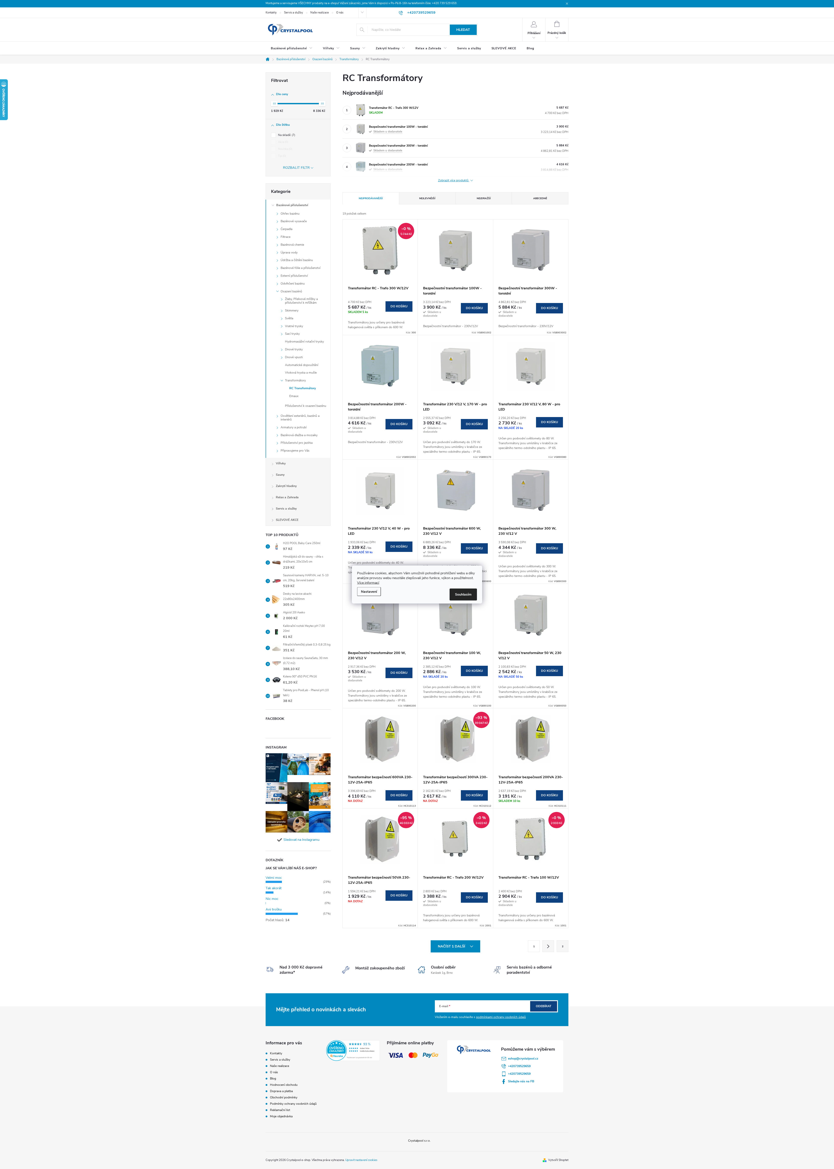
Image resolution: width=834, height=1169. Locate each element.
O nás (339, 13)
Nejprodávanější (371, 198)
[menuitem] (292, 48)
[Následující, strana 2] (548, 946)
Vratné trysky (294, 326)
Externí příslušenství (294, 276)
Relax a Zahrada (287, 497)
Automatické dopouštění (301, 365)
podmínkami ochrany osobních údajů (501, 1017)
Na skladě (286, 135)
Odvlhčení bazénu (293, 283)
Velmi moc (274, 877)
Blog (273, 1078)
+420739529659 (519, 1066)
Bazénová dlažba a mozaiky (299, 435)
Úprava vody (289, 252)
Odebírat (543, 1006)
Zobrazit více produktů (453, 180)
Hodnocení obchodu (284, 1085)
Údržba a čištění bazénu (297, 260)
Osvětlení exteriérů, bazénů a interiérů (300, 418)
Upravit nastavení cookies (361, 1160)
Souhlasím (463, 594)
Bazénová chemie (292, 245)
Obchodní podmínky (283, 1097)
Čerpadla (286, 229)
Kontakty (271, 13)
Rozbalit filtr (296, 167)
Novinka (284, 149)
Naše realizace (319, 13)
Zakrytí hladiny (286, 486)
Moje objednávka (281, 1116)
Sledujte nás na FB (521, 1081)
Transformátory (295, 380)
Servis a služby (293, 13)
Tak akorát (273, 888)
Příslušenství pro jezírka (297, 443)
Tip (281, 156)
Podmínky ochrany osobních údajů (293, 1104)
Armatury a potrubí (293, 427)
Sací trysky (292, 334)
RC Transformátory (302, 388)
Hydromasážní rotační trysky (304, 341)
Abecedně (540, 198)
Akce (282, 142)
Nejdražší (484, 198)
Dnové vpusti (294, 357)
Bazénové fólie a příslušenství (300, 268)
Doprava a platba (281, 1091)
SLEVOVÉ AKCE (287, 520)
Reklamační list (280, 1110)
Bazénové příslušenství (292, 205)
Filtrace (285, 237)
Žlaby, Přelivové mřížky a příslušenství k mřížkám (301, 301)
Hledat (463, 29)
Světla (289, 318)
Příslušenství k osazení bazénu (305, 406)
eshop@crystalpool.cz (523, 1058)
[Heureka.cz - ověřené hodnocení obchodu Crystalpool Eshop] (353, 1050)
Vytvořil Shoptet (558, 1160)
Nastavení (369, 591)
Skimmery (291, 310)
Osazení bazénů (291, 291)
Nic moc (272, 898)
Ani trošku (274, 909)
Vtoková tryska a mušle (301, 373)
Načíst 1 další (452, 946)
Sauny (280, 475)
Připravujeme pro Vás (295, 451)
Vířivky (281, 463)
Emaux (293, 396)
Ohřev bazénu (290, 214)
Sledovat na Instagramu (301, 839)
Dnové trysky (294, 349)
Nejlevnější (427, 198)
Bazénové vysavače (294, 221)
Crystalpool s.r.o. (419, 1141)
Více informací (368, 582)
